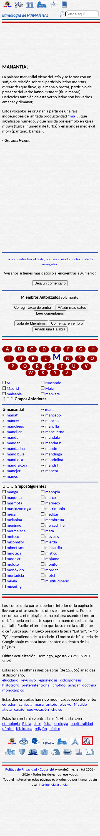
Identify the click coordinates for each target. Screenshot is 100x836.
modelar (14, 559)
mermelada (16, 531)
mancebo (53, 415)
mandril (51, 466)
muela (12, 581)
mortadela (15, 576)
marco (50, 498)
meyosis (52, 537)
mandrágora (17, 466)
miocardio (53, 548)
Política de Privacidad (21, 769)
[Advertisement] (50, 44)
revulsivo (28, 680)
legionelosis (48, 680)
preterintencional (36, 685)
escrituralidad (82, 724)
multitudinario (57, 581)
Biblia (26, 724)
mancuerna (54, 432)
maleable (14, 394)
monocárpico (13, 690)
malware (52, 394)
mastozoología (19, 509)
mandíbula (15, 454)
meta (49, 531)
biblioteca (24, 729)
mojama (52, 559)
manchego (15, 427)
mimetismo (16, 548)
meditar (51, 515)
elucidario (10, 680)
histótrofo (10, 685)
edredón (9, 705)
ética (47, 724)
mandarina (16, 449)
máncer (13, 421)
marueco (52, 503)
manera (51, 471)
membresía (54, 520)
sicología (61, 724)
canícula (25, 705)
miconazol (15, 542)
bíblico (54, 729)
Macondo (53, 383)
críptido (59, 685)
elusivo (65, 705)
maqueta (14, 498)
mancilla (52, 427)
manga (12, 492)
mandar (13, 443)
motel (50, 576)
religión (41, 729)
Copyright (47, 769)
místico (51, 553)
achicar (74, 685)
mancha (52, 421)
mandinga (53, 454)
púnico (8, 729)
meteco (13, 537)
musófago (15, 587)
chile (37, 724)
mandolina (54, 460)
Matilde (80, 705)
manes (12, 477)
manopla (52, 492)
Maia (49, 389)
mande (51, 449)
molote (13, 565)
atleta (7, 710)
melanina (14, 520)
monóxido (15, 570)
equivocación (38, 710)
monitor (52, 565)
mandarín (53, 443)
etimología (11, 724)
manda (12, 438)
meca (11, 515)
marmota (14, 503)
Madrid (13, 389)
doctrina (89, 685)
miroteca (14, 553)
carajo (19, 710)
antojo (51, 705)
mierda (51, 542)
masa (39, 705)
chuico (56, 710)
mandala (52, 438)
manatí (12, 415)
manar (50, 410)
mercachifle (54, 526)
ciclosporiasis (71, 680)
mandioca (15, 460)
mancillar (14, 432)
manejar (14, 471)
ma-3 (74, 116)
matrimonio (55, 509)
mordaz (51, 570)
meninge (14, 526)
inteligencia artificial (53, 784)
